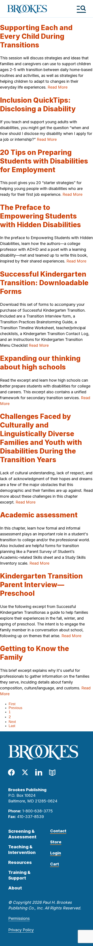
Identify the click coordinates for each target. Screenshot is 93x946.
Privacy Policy (21, 930)
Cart (54, 864)
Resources (20, 862)
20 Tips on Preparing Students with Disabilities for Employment (44, 161)
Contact (58, 831)
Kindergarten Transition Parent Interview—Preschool (41, 585)
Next (12, 722)
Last (12, 726)
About (15, 888)
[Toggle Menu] (81, 9)
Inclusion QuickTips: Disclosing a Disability (38, 104)
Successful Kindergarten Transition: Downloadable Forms (44, 283)
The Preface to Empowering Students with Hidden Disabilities (40, 216)
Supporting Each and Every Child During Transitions (36, 36)
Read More (57, 87)
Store (55, 842)
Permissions (19, 918)
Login (55, 853)
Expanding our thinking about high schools (40, 362)
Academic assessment (39, 515)
